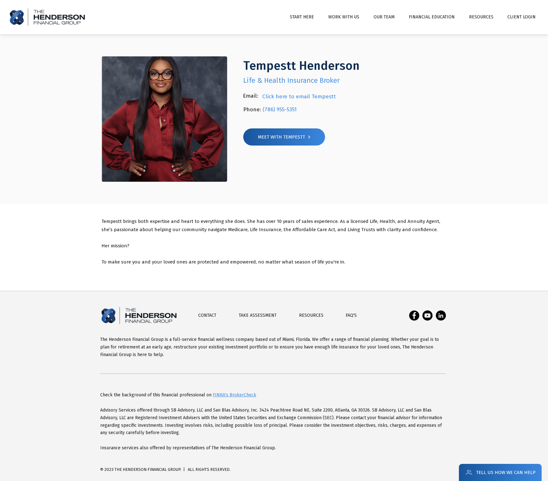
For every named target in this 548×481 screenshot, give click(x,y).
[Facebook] (414, 315)
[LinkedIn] (441, 315)
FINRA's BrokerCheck (234, 395)
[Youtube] (427, 315)
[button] (431, 17)
